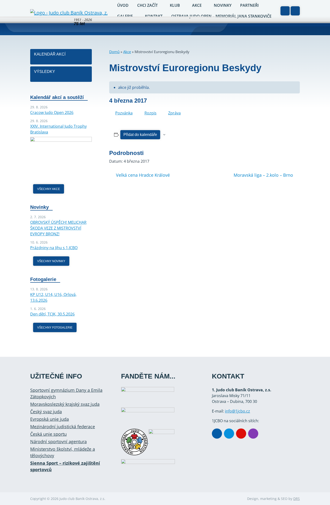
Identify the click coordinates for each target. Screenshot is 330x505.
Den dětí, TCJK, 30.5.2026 (52, 314)
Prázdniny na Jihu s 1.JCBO (54, 247)
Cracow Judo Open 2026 (51, 112)
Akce (127, 51)
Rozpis (150, 113)
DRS (296, 498)
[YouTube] (241, 433)
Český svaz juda (46, 411)
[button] (295, 10)
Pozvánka (124, 113)
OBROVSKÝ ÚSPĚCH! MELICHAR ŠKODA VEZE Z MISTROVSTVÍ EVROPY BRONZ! (58, 228)
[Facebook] (217, 433)
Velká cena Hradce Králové (143, 175)
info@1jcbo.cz (237, 411)
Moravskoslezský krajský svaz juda (65, 404)
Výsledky (44, 72)
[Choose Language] (285, 10)
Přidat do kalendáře (140, 135)
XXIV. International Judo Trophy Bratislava (58, 129)
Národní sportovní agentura (58, 441)
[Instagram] (253, 433)
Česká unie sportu (48, 434)
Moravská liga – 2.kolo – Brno (263, 175)
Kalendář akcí (49, 54)
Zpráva (174, 113)
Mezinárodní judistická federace (62, 426)
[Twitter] (229, 433)
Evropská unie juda (49, 419)
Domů (114, 51)
